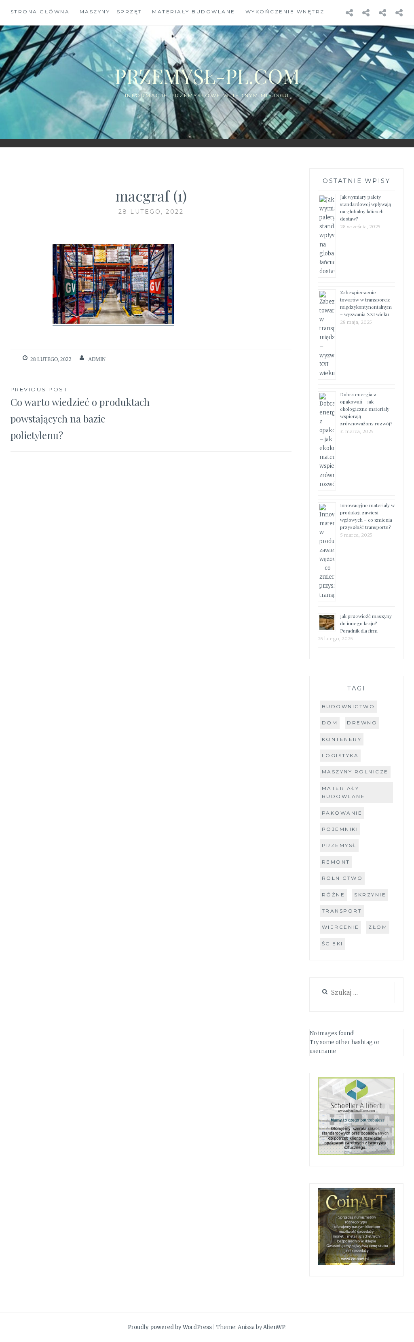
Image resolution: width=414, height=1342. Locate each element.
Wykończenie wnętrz (285, 11)
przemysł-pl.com (207, 75)
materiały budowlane (343, 792)
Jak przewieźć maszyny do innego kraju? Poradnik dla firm (366, 623)
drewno (362, 723)
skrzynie (370, 895)
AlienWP (274, 1327)
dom (330, 723)
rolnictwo (342, 878)
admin (97, 359)
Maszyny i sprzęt (111, 11)
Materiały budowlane (193, 11)
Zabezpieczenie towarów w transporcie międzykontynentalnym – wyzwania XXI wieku (366, 303)
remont (336, 862)
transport (342, 911)
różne (333, 895)
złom (377, 927)
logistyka (340, 755)
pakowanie (342, 813)
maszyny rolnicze (355, 772)
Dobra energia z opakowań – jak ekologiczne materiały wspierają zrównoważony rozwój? (366, 409)
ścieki (332, 944)
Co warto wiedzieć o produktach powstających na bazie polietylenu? (80, 414)
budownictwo (348, 706)
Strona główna (40, 11)
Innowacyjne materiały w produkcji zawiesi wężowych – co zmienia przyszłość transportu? (367, 516)
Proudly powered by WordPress (170, 1327)
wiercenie (340, 927)
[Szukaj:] (356, 993)
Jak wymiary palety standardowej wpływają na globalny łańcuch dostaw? (365, 207)
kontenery (342, 739)
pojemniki (340, 829)
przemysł (339, 845)
